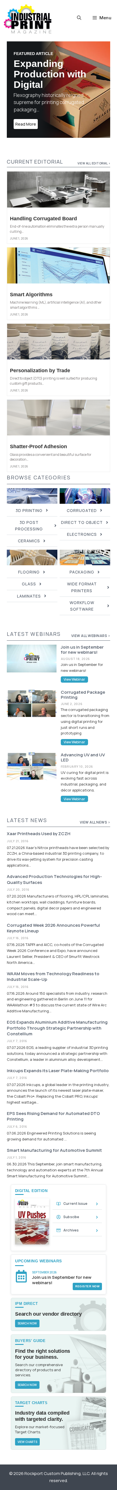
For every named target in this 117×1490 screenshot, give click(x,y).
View (84, 822)
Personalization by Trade (40, 370)
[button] (79, 18)
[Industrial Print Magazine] (28, 19)
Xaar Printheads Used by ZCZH (38, 834)
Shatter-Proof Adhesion (38, 446)
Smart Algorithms (31, 294)
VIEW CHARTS (27, 1442)
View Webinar (74, 679)
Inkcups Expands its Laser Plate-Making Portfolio (58, 1071)
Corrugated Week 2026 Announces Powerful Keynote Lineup (53, 928)
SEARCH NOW (27, 1323)
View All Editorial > (94, 163)
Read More (25, 124)
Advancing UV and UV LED (83, 757)
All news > (99, 822)
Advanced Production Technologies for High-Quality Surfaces (54, 879)
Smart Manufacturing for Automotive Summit (54, 1150)
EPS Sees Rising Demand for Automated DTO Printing (53, 1116)
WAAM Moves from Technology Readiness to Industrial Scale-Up (53, 976)
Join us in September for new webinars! (82, 649)
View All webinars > (90, 635)
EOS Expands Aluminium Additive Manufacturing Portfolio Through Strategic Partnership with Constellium (57, 1028)
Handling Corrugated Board (43, 218)
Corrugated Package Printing (83, 694)
